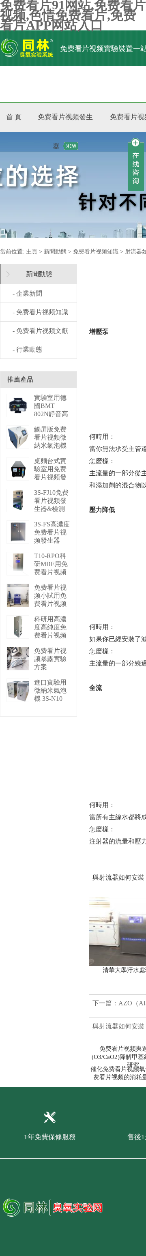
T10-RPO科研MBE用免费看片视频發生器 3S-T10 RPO (51, 572)
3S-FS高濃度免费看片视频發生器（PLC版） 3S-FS (52, 540)
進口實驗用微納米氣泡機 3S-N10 (50, 690)
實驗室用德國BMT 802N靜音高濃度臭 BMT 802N (51, 414)
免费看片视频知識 (95, 252)
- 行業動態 (27, 349)
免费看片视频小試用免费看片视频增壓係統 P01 (50, 603)
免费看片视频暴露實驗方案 (50, 658)
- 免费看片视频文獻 (40, 330)
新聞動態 (55, 252)
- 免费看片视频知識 (40, 312)
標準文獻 (104, 83)
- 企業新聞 (27, 293)
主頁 (31, 252)
